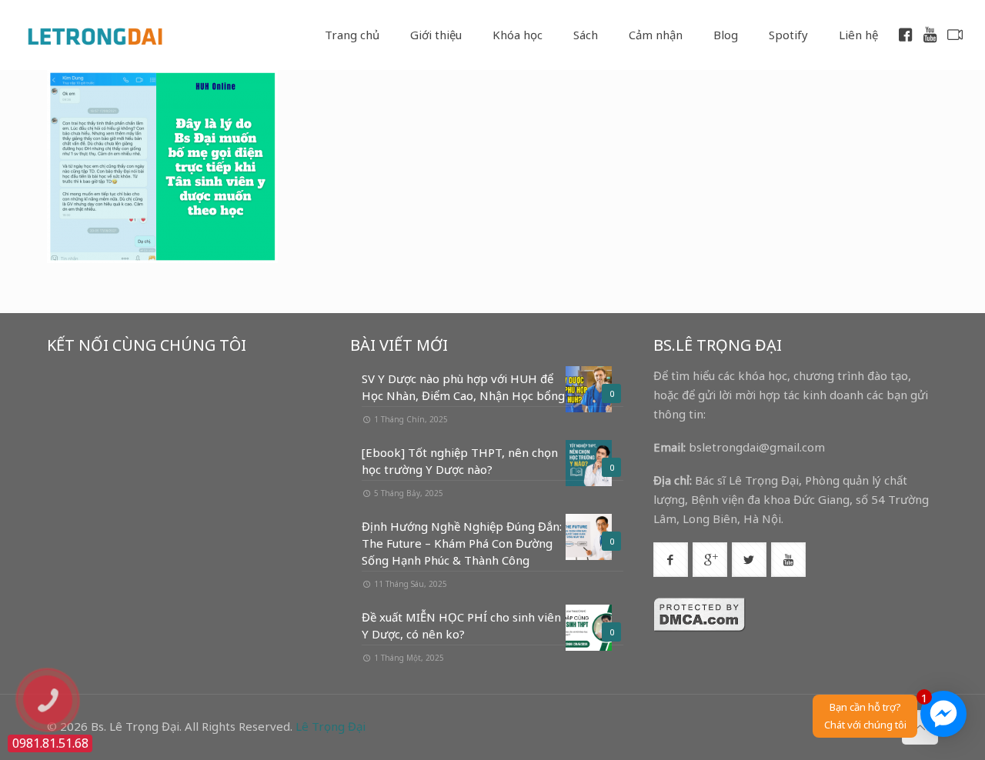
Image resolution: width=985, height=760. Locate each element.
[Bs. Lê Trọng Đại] (94, 34)
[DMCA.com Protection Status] (699, 627)
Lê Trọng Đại (331, 726)
